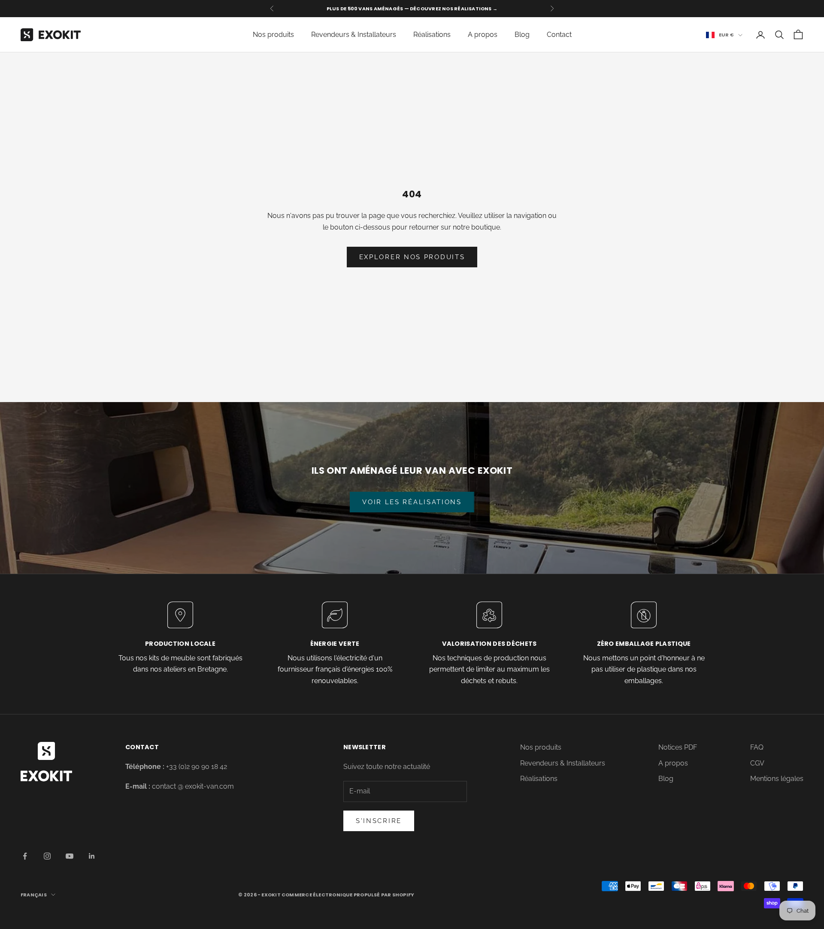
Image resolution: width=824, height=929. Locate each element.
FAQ (756, 747)
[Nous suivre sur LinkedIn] (92, 856)
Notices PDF (677, 747)
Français (34, 894)
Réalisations (432, 34)
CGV (757, 763)
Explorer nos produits (412, 257)
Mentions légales (776, 779)
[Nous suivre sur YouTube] (69, 856)
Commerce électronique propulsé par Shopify (348, 894)
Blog (522, 34)
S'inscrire (379, 821)
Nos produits (273, 34)
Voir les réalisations (412, 502)
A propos (482, 34)
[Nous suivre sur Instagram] (47, 856)
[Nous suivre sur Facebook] (25, 856)
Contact (559, 34)
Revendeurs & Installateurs (353, 34)
